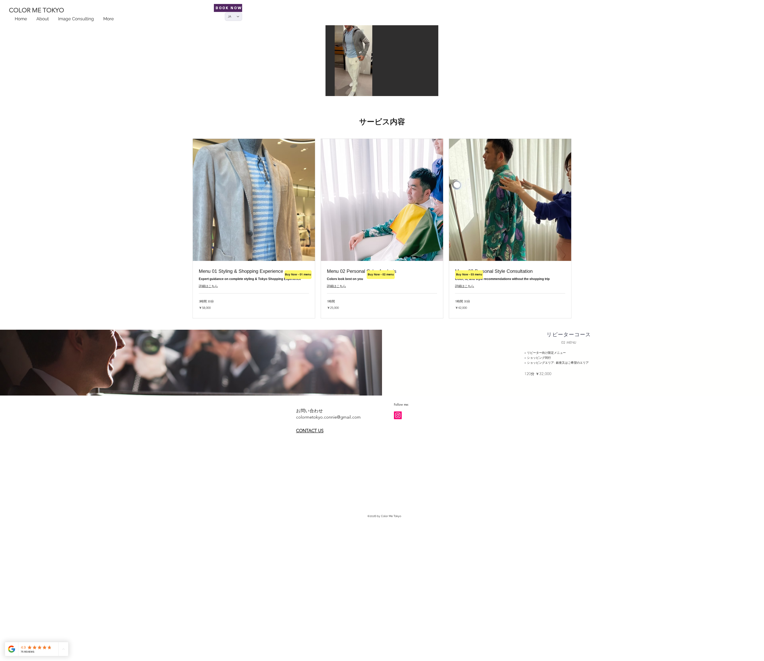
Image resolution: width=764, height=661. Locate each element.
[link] (254, 271)
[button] (381, 59)
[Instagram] (398, 415)
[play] (430, 92)
